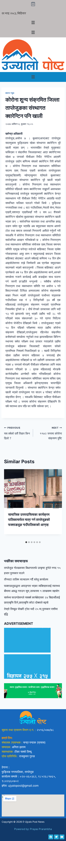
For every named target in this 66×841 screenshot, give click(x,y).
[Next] (56, 504)
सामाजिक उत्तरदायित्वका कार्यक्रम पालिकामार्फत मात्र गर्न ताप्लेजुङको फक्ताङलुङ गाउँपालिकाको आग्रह (29, 519)
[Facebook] (50, 837)
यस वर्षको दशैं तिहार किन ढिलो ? (17, 433)
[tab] (26, 542)
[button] (33, 22)
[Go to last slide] (10, 504)
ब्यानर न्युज (10, 93)
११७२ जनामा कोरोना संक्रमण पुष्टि (51, 433)
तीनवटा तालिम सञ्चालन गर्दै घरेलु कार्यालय (26, 579)
